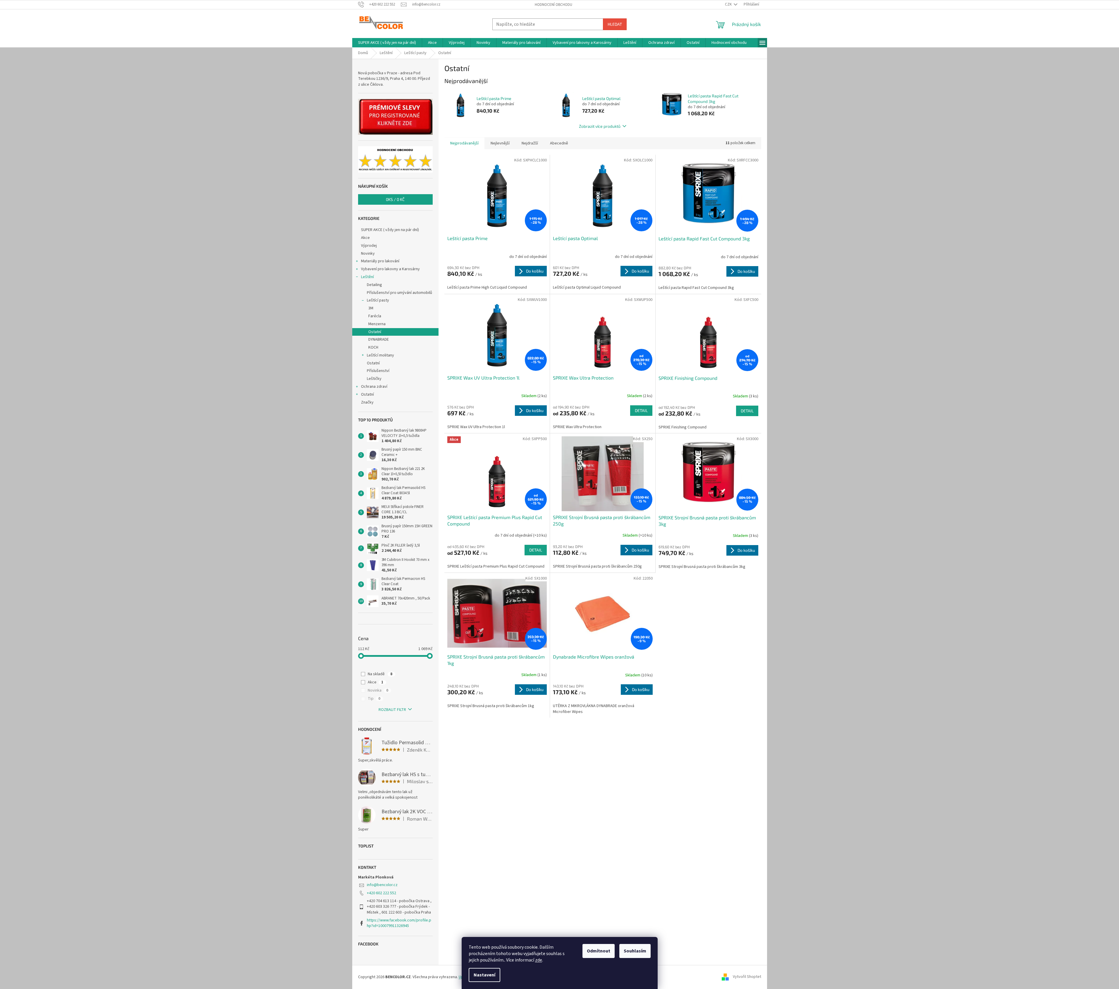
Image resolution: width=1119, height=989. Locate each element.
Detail (641, 410)
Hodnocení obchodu (553, 4)
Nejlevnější (500, 143)
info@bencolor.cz (382, 885)
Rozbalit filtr (392, 710)
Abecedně (559, 143)
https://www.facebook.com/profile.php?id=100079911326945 (399, 923)
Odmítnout (598, 951)
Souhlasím (635, 951)
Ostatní (374, 332)
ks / (395, 199)
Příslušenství (378, 371)
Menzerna (377, 324)
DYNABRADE (378, 339)
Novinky (368, 253)
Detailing (374, 285)
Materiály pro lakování (380, 261)
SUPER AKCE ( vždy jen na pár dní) (390, 230)
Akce (365, 238)
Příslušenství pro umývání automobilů (399, 293)
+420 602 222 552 (381, 893)
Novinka (378, 690)
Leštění (367, 277)
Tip (374, 699)
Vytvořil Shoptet (747, 977)
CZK (729, 4)
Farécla (374, 316)
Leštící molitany (380, 355)
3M (370, 308)
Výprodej (369, 246)
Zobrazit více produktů (599, 126)
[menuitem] (387, 42)
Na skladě (380, 674)
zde (538, 960)
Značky (367, 402)
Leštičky (374, 379)
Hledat (615, 24)
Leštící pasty (378, 300)
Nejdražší (530, 143)
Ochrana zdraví (374, 387)
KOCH (373, 347)
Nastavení (484, 975)
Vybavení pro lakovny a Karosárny (390, 269)
